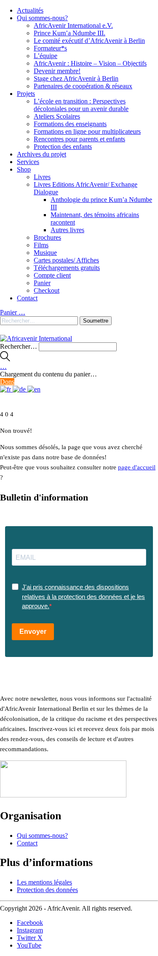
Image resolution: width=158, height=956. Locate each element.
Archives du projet (41, 154)
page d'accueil (136, 467)
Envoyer (32, 631)
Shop (24, 169)
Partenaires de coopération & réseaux (83, 86)
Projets (26, 93)
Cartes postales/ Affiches (66, 260)
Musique (45, 252)
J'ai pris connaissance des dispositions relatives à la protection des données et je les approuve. (83, 596)
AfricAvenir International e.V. (73, 25)
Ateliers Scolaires (57, 116)
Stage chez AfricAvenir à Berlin (76, 78)
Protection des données (47, 889)
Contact (27, 298)
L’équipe (45, 55)
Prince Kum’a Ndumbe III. (69, 33)
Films (41, 245)
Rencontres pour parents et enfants (79, 139)
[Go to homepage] (36, 338)
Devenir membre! (57, 70)
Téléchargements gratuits (67, 267)
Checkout (46, 290)
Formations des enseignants (70, 123)
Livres (42, 176)
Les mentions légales (44, 882)
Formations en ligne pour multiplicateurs (87, 131)
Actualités (30, 10)
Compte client (52, 275)
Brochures (47, 237)
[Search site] (5, 359)
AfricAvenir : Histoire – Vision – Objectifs (90, 63)
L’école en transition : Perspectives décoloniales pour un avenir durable (81, 105)
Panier (42, 282)
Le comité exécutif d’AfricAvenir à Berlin (89, 40)
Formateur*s (50, 48)
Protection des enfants (63, 146)
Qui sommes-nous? (42, 17)
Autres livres (67, 229)
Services (28, 161)
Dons (7, 381)
